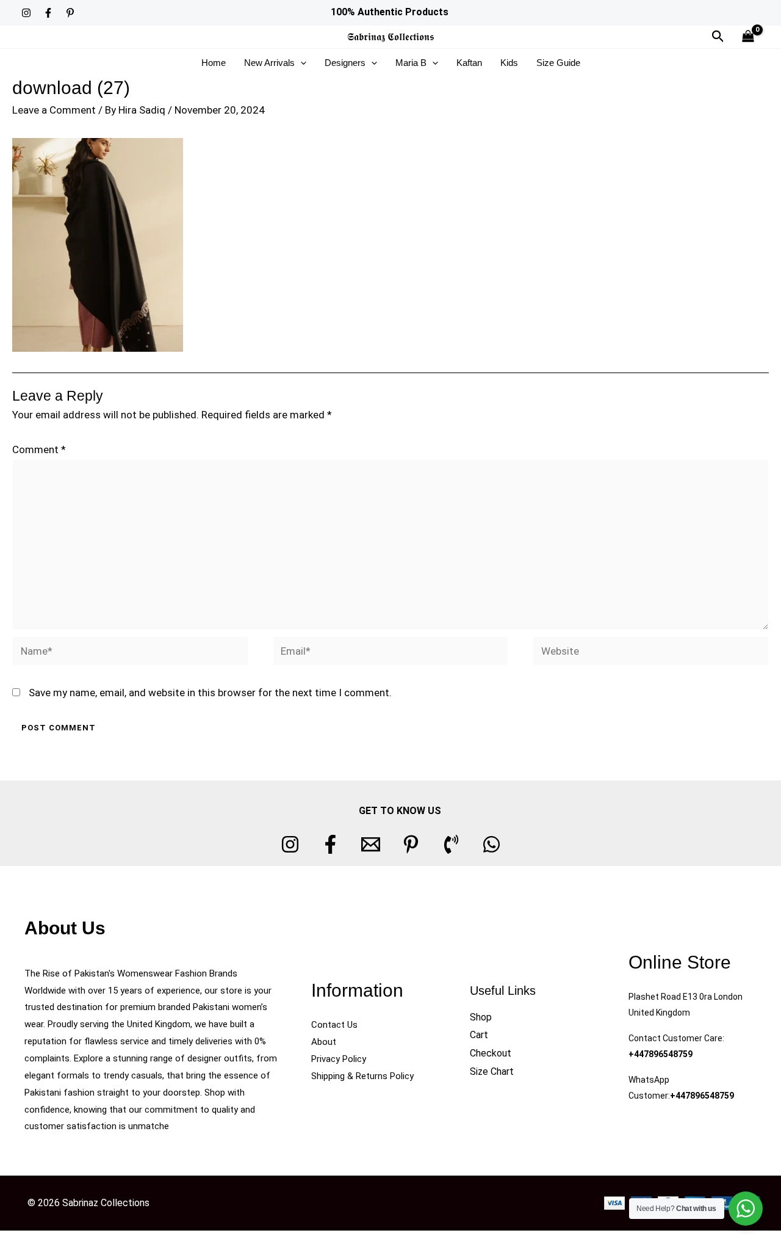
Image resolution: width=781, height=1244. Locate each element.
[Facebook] (48, 13)
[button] (718, 36)
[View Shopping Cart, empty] (748, 37)
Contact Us (334, 1024)
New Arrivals (269, 62)
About (323, 1041)
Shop (481, 1017)
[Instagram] (26, 13)
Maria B (410, 62)
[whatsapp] (491, 844)
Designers (345, 62)
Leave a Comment (54, 110)
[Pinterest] (70, 13)
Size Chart (492, 1071)
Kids (509, 62)
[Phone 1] (451, 844)
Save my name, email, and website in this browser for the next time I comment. (210, 692)
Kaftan (469, 62)
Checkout (490, 1053)
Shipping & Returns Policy (362, 1076)
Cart (479, 1035)
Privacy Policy (338, 1058)
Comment (39, 449)
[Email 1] (370, 844)
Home (213, 62)
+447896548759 (660, 1054)
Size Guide (558, 62)
